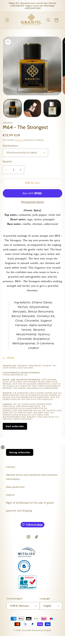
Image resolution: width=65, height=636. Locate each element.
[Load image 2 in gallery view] (32, 108)
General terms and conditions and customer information (32, 477)
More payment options (32, 202)
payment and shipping (19, 510)
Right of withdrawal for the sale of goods (30, 502)
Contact (10, 466)
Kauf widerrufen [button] (15, 426)
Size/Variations (10, 145)
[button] (7, 20)
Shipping (19, 140)
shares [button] (10, 357)
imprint (10, 494)
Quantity (7, 161)
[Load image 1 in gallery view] (13, 108)
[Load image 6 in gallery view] (52, 108)
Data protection (15, 486)
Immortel (26, 630)
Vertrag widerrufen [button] (19, 452)
